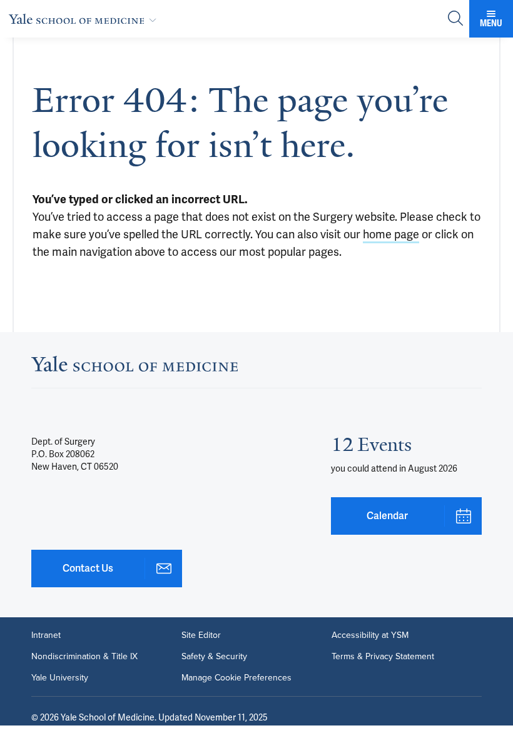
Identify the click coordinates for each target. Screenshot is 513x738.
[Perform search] (455, 19)
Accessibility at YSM (370, 635)
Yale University (59, 678)
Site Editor (201, 635)
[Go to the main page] (85, 18)
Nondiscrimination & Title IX (84, 656)
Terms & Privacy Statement (383, 656)
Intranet (46, 635)
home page (391, 234)
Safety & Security (214, 656)
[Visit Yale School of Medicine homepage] (134, 367)
